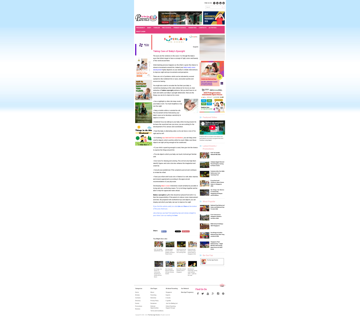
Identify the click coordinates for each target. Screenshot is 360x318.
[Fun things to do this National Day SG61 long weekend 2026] (205, 235)
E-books (168, 298)
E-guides (168, 300)
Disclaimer (153, 303)
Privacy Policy (154, 300)
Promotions (138, 306)
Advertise (153, 298)
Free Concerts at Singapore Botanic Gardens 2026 (216, 216)
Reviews (137, 309)
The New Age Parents (154, 315)
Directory (138, 300)
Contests (138, 298)
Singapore (169, 292)
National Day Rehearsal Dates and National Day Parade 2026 (218, 207)
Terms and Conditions (156, 311)
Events (137, 303)
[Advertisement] (169, 5)
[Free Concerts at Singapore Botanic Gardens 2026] (205, 217)
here (209, 140)
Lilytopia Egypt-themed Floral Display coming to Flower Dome (217, 163)
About (152, 292)
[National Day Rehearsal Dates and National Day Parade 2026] (205, 208)
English (195, 47)
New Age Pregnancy (187, 292)
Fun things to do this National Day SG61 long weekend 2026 (217, 234)
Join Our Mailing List (172, 303)
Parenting (153, 295)
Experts (168, 295)
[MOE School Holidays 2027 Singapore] (205, 226)
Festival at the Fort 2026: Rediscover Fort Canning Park (218, 173)
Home (137, 292)
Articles (137, 295)
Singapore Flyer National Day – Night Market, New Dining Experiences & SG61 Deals (217, 245)
